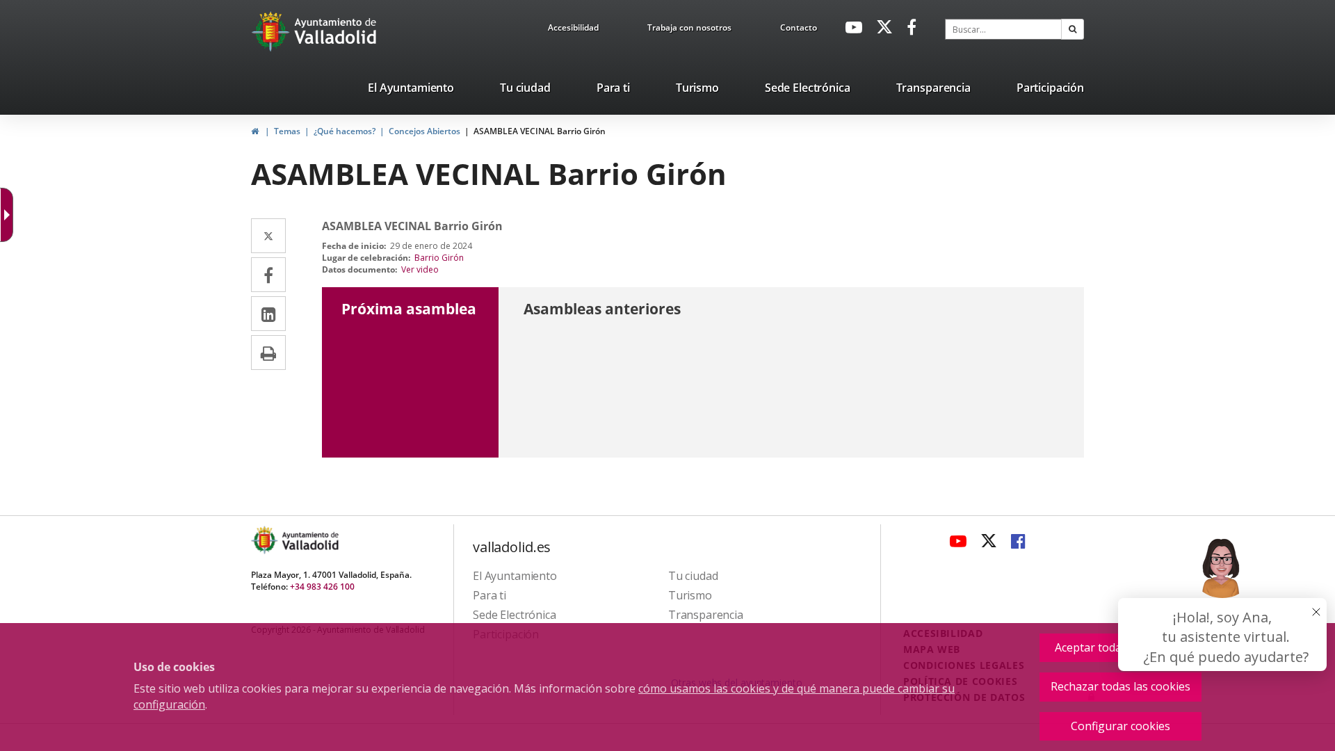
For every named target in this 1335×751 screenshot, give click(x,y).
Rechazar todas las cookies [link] (1120, 686)
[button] (1072, 29)
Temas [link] (287, 131)
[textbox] (1003, 29)
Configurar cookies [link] (1120, 726)
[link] (573, 30)
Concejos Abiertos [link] (424, 131)
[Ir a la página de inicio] (272, 31)
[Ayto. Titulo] (309, 540)
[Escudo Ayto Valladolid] (265, 540)
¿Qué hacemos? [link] (344, 131)
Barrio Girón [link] (439, 258)
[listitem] (411, 90)
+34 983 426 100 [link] (322, 586)
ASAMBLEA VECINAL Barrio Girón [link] (540, 131)
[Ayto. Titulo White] (335, 31)
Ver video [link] (420, 269)
